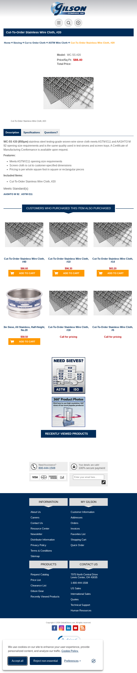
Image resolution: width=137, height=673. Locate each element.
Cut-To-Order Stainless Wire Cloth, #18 (68, 328)
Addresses (77, 517)
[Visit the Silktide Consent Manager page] (94, 661)
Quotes (75, 599)
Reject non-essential (45, 660)
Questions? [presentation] (51, 132)
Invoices (75, 528)
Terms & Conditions (41, 550)
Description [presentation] (12, 132)
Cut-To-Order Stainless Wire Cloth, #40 (24, 260)
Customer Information (82, 512)
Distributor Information (43, 539)
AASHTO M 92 (11, 194)
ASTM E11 (27, 194)
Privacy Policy (38, 545)
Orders (74, 523)
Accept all (17, 660)
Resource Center (40, 528)
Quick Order (77, 545)
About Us (36, 512)
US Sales (76, 588)
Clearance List (38, 585)
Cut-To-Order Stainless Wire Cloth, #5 (112, 328)
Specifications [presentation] (31, 132)
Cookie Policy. (70, 651)
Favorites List (78, 534)
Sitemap (35, 556)
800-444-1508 (47, 468)
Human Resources (81, 610)
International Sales (81, 593)
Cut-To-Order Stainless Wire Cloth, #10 (68, 260)
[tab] (12, 132)
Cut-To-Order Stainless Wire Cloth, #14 (112, 260)
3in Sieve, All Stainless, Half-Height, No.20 (24, 328)
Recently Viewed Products (45, 596)
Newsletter (36, 534)
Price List (36, 580)
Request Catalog (40, 574)
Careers (35, 517)
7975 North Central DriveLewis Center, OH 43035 (84, 576)
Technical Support (80, 604)
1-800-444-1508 (79, 582)
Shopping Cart (78, 539)
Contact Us (37, 523)
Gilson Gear (37, 591)
